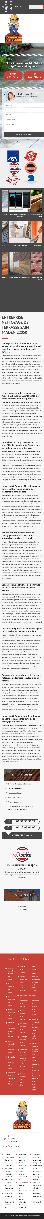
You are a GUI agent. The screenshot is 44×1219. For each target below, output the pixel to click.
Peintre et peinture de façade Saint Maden (11, 1078)
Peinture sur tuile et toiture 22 (23, 1193)
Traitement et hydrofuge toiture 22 (9, 1205)
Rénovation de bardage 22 (8, 1196)
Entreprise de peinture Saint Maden (11, 1062)
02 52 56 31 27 (3, 7)
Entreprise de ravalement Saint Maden (24, 1000)
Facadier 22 (8, 1154)
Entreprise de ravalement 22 (23, 1185)
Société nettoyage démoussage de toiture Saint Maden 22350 (36, 982)
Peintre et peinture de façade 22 (22, 1165)
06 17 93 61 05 (8, 7)
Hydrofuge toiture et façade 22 (22, 1157)
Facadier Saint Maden (23, 969)
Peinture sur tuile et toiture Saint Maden (11, 973)
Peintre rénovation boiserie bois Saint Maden (11, 1047)
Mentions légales (34, 1216)
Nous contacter (13, 75)
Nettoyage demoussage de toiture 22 (9, 1188)
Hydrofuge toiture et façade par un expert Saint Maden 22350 (35, 1052)
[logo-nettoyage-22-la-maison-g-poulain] (13, 28)
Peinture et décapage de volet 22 (37, 1185)
